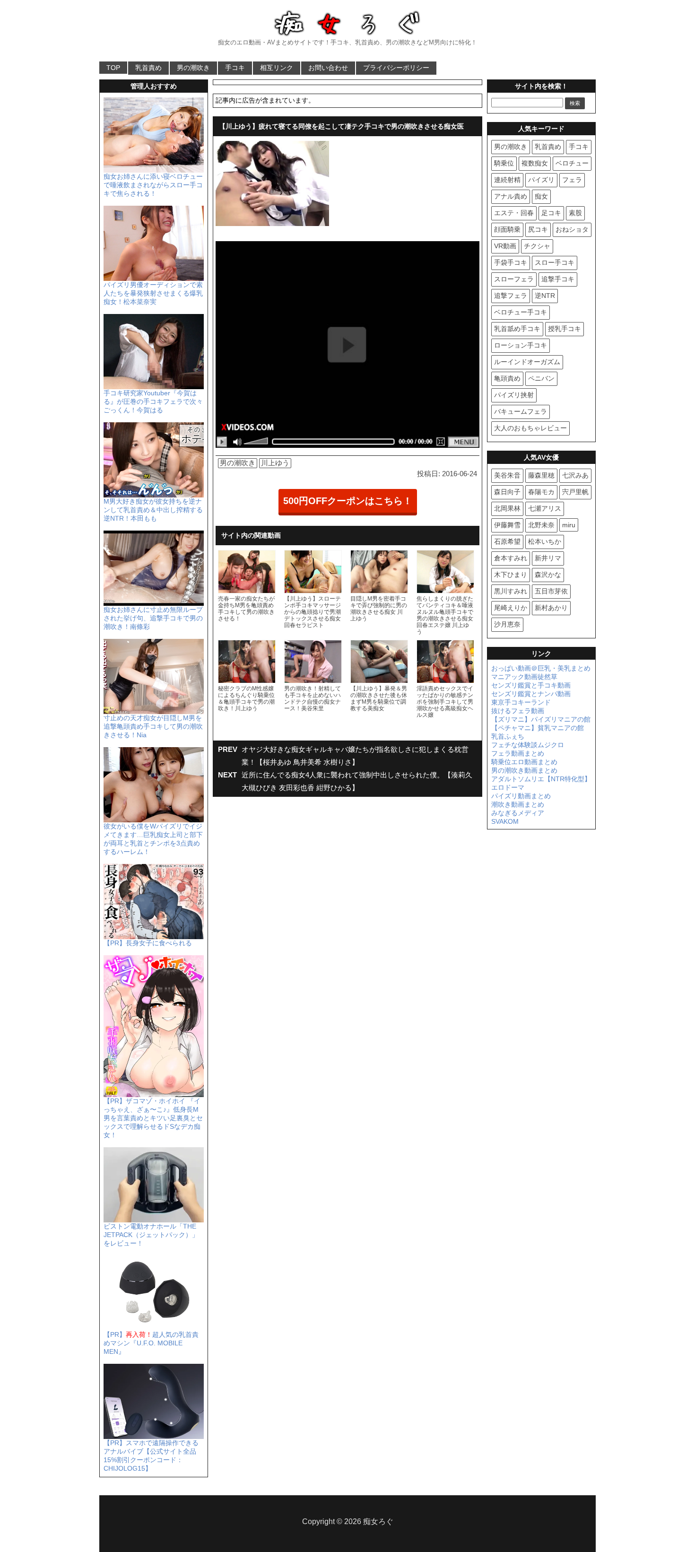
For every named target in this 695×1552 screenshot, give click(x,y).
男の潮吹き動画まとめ (524, 770)
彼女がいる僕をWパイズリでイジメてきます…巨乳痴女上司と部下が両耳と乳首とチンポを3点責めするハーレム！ (153, 838)
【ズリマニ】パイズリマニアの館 (541, 719)
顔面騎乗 (507, 229)
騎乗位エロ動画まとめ (524, 762)
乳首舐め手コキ (517, 328)
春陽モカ (541, 492)
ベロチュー (572, 163)
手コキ (235, 67)
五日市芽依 (551, 591)
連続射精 (507, 179)
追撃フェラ (510, 295)
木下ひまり (510, 574)
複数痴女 (534, 163)
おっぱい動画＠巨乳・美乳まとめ (541, 668)
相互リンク (276, 67)
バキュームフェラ (520, 411)
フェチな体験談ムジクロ (527, 745)
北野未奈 (541, 525)
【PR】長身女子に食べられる (148, 943)
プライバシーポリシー (396, 67)
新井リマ (548, 558)
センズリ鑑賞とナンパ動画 (531, 694)
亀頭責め (507, 378)
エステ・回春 (514, 213)
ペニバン (541, 378)
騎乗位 (504, 163)
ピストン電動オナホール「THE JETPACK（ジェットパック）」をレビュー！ (151, 1234)
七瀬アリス (544, 508)
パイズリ (541, 179)
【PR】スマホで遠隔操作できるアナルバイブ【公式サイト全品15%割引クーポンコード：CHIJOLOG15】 (151, 1455)
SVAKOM (505, 821)
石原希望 (507, 541)
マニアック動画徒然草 (524, 676)
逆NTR (545, 295)
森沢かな (548, 574)
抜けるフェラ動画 (517, 711)
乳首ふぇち (507, 736)
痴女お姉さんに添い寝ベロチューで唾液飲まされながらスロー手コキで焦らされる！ (153, 185)
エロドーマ (507, 787)
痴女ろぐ (378, 1521)
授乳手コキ (564, 328)
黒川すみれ (510, 591)
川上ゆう (275, 463)
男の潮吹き (193, 67)
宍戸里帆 (575, 492)
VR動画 (505, 246)
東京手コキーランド (521, 702)
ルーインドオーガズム (527, 362)
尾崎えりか (510, 607)
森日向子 (507, 492)
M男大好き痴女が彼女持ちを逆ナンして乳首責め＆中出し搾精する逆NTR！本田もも (153, 509)
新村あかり (551, 607)
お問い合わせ (328, 67)
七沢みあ (575, 475)
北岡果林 (507, 508)
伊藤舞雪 (507, 525)
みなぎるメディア (517, 813)
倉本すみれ (510, 558)
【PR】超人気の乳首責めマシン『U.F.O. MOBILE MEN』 (151, 1343)
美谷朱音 (507, 475)
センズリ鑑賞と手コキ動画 (531, 685)
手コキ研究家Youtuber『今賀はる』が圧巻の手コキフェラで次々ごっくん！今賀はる (153, 401)
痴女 (541, 196)
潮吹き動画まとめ (517, 804)
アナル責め (510, 196)
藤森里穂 (541, 475)
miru (568, 525)
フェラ (572, 179)
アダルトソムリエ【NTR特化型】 (541, 779)
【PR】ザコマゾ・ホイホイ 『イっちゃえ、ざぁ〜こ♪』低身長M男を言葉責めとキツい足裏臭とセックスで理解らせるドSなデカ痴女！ (153, 1118)
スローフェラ (514, 279)
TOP (113, 67)
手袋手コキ (510, 262)
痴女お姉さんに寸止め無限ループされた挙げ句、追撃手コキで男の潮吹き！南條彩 (153, 618)
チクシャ (537, 246)
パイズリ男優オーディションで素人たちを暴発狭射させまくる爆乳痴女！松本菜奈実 (153, 293)
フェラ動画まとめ (517, 753)
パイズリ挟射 (514, 395)
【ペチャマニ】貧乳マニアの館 (537, 728)
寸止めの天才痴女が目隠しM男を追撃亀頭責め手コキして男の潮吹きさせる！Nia (153, 726)
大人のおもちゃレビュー (530, 428)
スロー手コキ (554, 262)
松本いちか (544, 541)
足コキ (551, 213)
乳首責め (148, 67)
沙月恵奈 (507, 624)
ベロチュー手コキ (520, 312)
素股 (575, 213)
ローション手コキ (520, 345)
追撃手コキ (557, 279)
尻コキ (538, 229)
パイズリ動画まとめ (521, 796)
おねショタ (572, 229)
